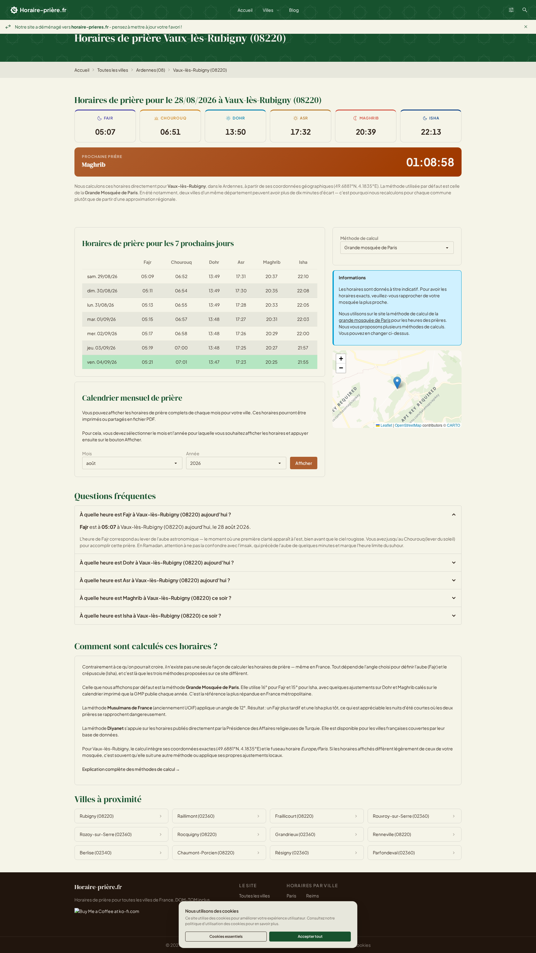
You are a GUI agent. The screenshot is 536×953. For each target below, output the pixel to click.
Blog (294, 10)
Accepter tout (310, 936)
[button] (397, 382)
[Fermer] (525, 26)
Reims (312, 895)
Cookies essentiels (226, 936)
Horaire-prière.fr (43, 9)
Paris (291, 895)
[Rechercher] (525, 10)
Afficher (303, 463)
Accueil (245, 10)
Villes (268, 10)
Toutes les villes (112, 70)
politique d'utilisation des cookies (215, 923)
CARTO (453, 425)
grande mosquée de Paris (365, 320)
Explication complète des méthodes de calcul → (131, 769)
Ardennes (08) (150, 70)
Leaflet (386, 425)
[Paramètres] (511, 10)
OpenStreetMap (408, 425)
